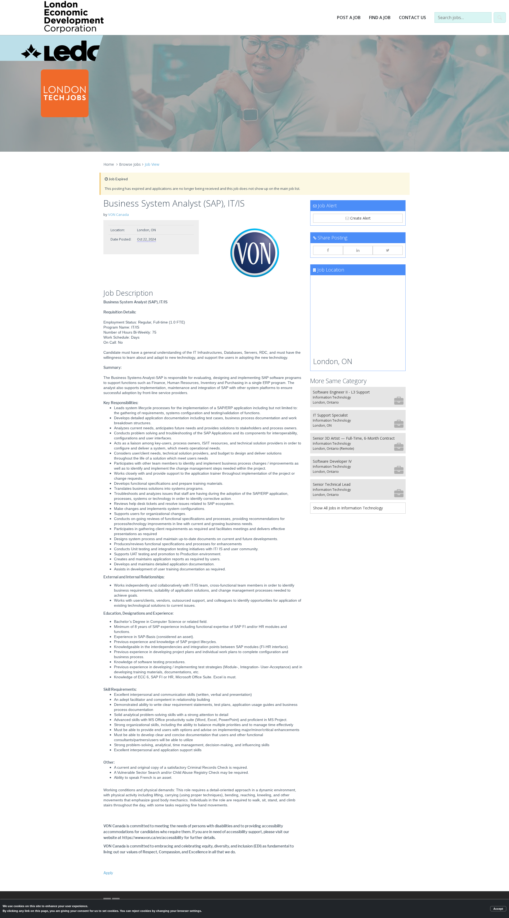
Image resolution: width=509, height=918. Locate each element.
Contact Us (412, 17)
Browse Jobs (130, 164)
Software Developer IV (332, 466)
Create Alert (360, 218)
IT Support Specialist (332, 420)
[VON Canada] (254, 253)
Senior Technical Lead (332, 489)
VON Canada (118, 214)
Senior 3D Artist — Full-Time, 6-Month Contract (354, 443)
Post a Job (349, 17)
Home (108, 164)
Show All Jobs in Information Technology (348, 507)
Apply (108, 873)
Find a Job (379, 17)
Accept (498, 908)
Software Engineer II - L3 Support (341, 397)
